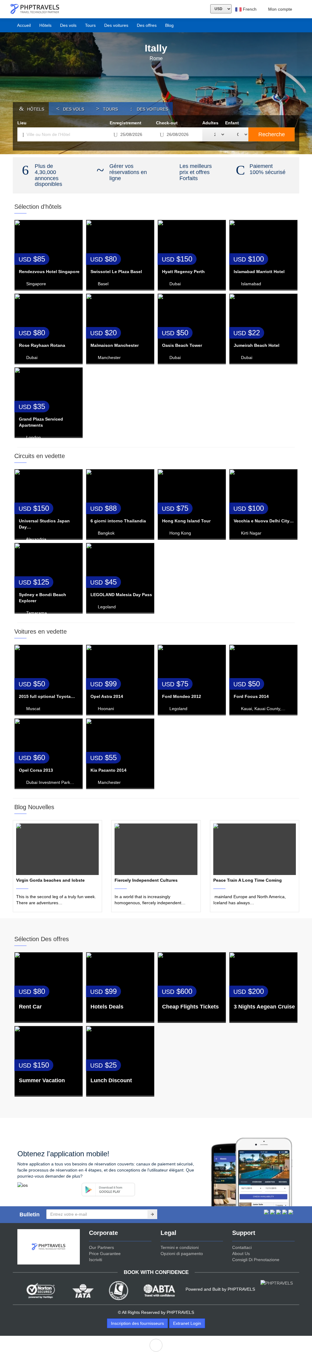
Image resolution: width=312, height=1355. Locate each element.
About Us (241, 1253)
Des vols (68, 25)
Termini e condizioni (180, 1247)
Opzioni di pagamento (182, 1253)
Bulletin (30, 1214)
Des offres (147, 25)
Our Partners (101, 1247)
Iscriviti (95, 1259)
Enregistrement (125, 122)
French (249, 9)
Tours (90, 25)
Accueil (24, 25)
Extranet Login (187, 1323)
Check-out (167, 122)
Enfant (232, 122)
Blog (169, 25)
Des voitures (116, 25)
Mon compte (280, 9)
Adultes (210, 122)
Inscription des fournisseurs (137, 1323)
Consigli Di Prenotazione (255, 1259)
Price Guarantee (105, 1253)
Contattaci (242, 1247)
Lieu (22, 122)
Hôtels (45, 25)
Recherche (271, 134)
